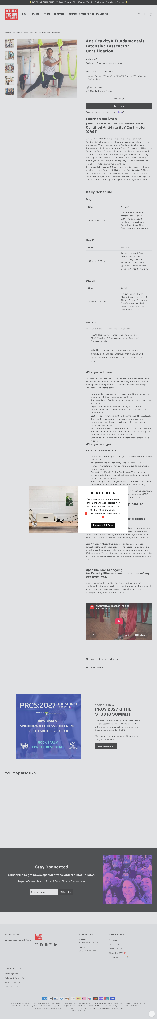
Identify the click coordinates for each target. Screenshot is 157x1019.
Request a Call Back (103, 525)
